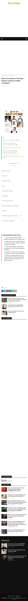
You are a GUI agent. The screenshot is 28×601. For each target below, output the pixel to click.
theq (13, 165)
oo (15, 165)
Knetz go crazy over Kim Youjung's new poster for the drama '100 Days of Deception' (17, 516)
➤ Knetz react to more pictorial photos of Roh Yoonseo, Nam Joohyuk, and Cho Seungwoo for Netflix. (14, 243)
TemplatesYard (12, 598)
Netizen (6, 74)
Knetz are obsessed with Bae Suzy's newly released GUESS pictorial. (16, 530)
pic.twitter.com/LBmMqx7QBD (10, 153)
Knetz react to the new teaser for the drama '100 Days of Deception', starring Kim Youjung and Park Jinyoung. (17, 299)
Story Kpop (14, 3)
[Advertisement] (14, 22)
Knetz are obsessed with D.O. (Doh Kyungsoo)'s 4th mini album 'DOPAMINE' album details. (16, 489)
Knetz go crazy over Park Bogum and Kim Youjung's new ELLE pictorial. (16, 495)
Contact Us (18, 596)
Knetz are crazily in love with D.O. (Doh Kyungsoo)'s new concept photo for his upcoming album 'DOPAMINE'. (17, 509)
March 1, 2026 (21, 156)
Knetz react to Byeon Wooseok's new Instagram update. (16, 312)
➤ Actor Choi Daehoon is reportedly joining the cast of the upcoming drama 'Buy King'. (14, 248)
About (13, 596)
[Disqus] (14, 338)
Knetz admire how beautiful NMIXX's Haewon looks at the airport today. (15, 305)
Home (2, 74)
